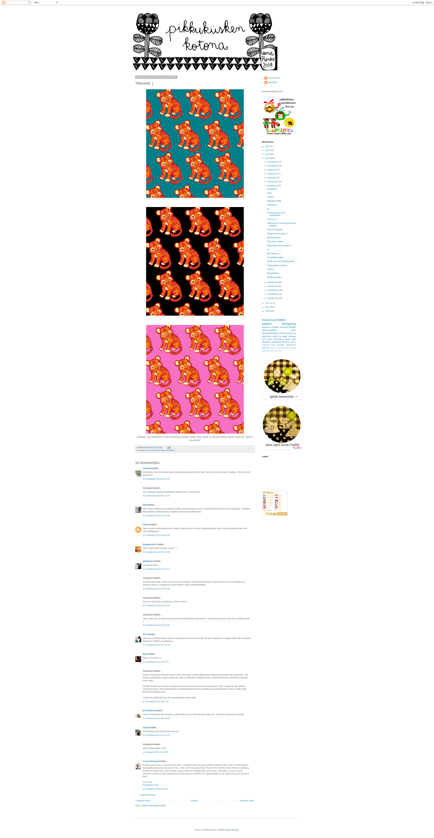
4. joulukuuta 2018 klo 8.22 (155, 789)
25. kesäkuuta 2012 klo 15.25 (156, 589)
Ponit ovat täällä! (274, 229)
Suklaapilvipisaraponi (277, 265)
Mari (145, 654)
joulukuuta (272, 162)
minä (264, 351)
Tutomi (146, 524)
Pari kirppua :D (274, 253)
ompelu (275, 327)
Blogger (235, 830)
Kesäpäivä (272, 189)
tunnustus (274, 351)
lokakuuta (272, 170)
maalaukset (276, 342)
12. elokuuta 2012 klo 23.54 (155, 752)
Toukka (270, 197)
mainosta (265, 345)
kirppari (266, 327)
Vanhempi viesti (246, 800)
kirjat (273, 345)
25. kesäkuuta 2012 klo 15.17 (156, 569)
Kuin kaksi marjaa (275, 241)
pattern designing (167, 450)
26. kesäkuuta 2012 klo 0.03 (156, 662)
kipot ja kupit (280, 336)
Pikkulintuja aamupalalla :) (279, 245)
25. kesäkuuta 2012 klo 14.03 (156, 479)
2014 (267, 150)
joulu (287, 348)
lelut (281, 333)
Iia (268, 209)
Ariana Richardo (151, 761)
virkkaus (265, 348)
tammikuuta (273, 298)
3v (268, 249)
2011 (267, 303)
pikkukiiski (148, 561)
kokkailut (280, 345)
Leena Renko (274, 78)
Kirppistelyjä (272, 273)
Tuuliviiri (147, 468)
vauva (288, 339)
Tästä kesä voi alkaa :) (277, 233)
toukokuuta (272, 282)
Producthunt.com (150, 785)
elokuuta (271, 177)
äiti (280, 351)
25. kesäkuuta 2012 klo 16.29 (156, 645)
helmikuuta (272, 294)
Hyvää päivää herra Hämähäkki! (276, 214)
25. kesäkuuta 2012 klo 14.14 (156, 496)
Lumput (293, 348)
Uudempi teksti (143, 800)
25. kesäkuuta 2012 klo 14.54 (156, 515)
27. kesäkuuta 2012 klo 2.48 (156, 701)
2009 (267, 311)
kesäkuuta (272, 185)
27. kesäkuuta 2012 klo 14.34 (156, 718)
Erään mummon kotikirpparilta (281, 261)
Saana (146, 727)
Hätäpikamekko (274, 277)
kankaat (292, 336)
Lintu (269, 193)
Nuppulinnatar (149, 544)
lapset (269, 339)
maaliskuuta (273, 290)
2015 (267, 146)
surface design (288, 327)
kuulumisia (279, 339)
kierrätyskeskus (270, 333)
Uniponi (270, 269)
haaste (272, 348)
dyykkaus (266, 342)
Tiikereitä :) (272, 205)
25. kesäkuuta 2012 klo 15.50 (156, 625)
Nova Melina (149, 710)
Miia (145, 505)
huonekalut (280, 348)
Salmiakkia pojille (275, 257)
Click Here (147, 782)
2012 (267, 158)
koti (263, 339)
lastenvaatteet (269, 330)
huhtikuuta (272, 286)
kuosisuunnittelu (152, 450)
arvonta (285, 342)
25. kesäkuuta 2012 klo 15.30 (156, 605)
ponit (268, 351)
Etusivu (194, 800)
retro (293, 330)
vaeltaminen (291, 345)
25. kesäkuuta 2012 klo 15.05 (156, 552)
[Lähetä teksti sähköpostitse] (168, 447)
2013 (267, 154)
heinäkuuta (272, 181)
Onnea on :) (272, 219)
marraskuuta (273, 166)
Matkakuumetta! (274, 201)
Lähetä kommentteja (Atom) (153, 805)
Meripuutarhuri (274, 237)
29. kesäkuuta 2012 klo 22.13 (156, 735)
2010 (267, 307)
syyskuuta (272, 173)
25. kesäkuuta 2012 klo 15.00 (156, 535)
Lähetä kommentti (147, 795)
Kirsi (145, 634)
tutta (294, 339)
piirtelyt (293, 342)
